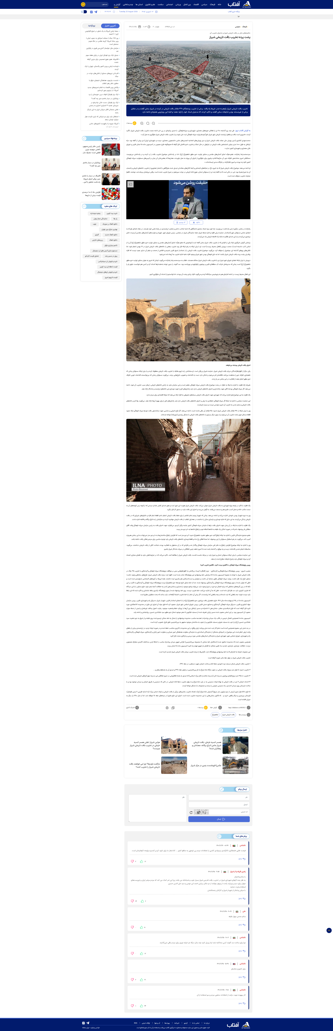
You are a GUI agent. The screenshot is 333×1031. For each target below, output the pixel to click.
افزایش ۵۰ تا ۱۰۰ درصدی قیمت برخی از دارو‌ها (91, 194)
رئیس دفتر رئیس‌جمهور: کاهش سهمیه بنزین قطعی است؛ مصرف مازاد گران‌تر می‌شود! (91, 149)
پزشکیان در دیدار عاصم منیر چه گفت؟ (104, 98)
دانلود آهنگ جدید (111, 235)
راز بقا (115, 219)
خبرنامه (176, 1023)
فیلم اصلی (193, 230)
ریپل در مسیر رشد (111, 256)
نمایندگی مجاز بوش (100, 219)
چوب (94, 224)
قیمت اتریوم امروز (111, 277)
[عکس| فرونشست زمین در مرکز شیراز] (235, 765)
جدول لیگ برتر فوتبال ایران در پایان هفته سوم (102, 55)
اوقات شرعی (146, 1023)
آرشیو (186, 1023)
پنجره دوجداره (95, 213)
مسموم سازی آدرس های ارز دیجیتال (105, 251)
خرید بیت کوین (112, 213)
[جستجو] (83, 4)
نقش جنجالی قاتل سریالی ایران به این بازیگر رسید (102, 111)
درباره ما (207, 1023)
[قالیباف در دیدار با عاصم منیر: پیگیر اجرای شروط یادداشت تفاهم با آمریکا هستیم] (110, 179)
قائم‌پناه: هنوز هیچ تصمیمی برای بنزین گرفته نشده (102, 61)
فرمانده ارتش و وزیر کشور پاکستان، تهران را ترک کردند (101, 68)
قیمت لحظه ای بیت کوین (108, 267)
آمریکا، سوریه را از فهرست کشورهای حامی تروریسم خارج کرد (103, 125)
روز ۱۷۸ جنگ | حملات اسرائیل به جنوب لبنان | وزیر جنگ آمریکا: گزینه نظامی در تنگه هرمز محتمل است (102, 41)
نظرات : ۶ (156, 27)
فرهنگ (244, 27)
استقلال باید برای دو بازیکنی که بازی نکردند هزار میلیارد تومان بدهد (101, 118)
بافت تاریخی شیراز (228, 714)
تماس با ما (195, 1023)
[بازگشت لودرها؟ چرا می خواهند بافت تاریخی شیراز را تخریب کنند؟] (174, 765)
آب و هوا (157, 1023)
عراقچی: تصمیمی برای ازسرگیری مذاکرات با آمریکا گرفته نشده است (216, 16)
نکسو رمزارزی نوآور (110, 245)
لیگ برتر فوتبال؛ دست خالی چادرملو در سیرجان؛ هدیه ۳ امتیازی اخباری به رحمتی (103, 104)
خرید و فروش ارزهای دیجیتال (107, 272)
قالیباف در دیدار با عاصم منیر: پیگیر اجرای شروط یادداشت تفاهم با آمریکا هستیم (91, 179)
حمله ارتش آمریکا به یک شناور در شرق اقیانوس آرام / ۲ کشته (101, 33)
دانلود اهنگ (113, 240)
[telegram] (95, 11)
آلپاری (97, 235)
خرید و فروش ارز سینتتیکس (107, 261)
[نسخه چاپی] (166, 707)
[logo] (240, 4)
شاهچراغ (215, 714)
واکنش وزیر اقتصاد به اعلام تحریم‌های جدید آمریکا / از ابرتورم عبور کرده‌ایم (103, 89)
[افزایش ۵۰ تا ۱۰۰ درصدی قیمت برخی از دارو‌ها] (110, 193)
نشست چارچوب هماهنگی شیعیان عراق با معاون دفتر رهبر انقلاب (103, 82)
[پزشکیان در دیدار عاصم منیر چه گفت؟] (110, 164)
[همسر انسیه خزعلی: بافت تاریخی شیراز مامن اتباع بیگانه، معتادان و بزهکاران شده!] (235, 745)
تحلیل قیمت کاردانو (92, 256)
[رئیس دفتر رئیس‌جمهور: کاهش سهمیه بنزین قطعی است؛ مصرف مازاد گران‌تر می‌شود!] (110, 149)
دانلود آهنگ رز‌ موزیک (110, 224)
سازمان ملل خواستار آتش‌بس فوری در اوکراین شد (102, 50)
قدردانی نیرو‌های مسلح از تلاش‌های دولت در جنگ (102, 75)
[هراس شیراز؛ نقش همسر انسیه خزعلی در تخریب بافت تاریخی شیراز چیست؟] (174, 745)
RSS (135, 1023)
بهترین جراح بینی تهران (109, 229)
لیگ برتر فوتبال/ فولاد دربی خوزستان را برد (103, 94)
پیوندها (167, 1023)
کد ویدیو (182, 222)
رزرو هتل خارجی (97, 240)
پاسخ (240, 859)
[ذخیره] (173, 707)
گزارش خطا (213, 707)
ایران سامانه (85, 1028)
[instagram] (91, 11)
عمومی (237, 27)
